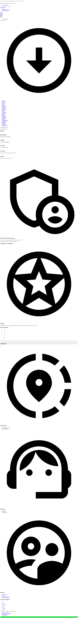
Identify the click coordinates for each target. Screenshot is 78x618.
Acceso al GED (4, 615)
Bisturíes (3, 603)
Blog (1, 12)
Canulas (3, 609)
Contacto (1, 13)
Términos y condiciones (5, 612)
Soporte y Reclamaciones (5, 9)
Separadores (4, 607)
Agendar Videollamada (5, 10)
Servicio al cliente (2, 7)
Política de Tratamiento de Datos (6, 613)
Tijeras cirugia (4, 604)
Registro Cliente (4, 614)
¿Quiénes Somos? (4, 594)
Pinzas (3, 606)
